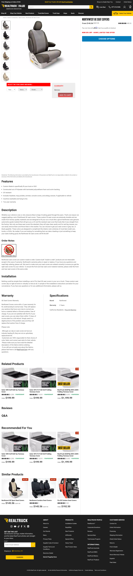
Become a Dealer (48, 553)
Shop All (3, 13)
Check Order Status (115, 539)
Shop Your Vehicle (16, 13)
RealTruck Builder (67, 2)
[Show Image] (6, 25)
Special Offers (69, 539)
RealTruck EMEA (92, 552)
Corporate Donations (94, 527)
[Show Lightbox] (45, 45)
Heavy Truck (69, 543)
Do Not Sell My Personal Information (57, 570)
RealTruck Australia (93, 548)
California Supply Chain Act (76, 570)
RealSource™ (91, 523)
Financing (113, 531)
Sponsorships (92, 535)
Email (6, 541)
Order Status (127, 2)
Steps (65, 13)
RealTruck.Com (22, 350)
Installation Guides (71, 523)
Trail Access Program (94, 539)
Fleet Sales (113, 562)
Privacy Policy (47, 539)
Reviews (90, 531)
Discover (81, 13)
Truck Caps (56, 13)
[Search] (91, 7)
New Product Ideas (71, 547)
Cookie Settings (89, 570)
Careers (45, 527)
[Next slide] (77, 383)
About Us (46, 523)
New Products (30, 13)
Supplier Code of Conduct (50, 543)
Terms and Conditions (100, 570)
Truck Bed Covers (43, 13)
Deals (72, 13)
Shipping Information (116, 535)
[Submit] (33, 544)
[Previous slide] (3, 383)
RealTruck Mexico (93, 556)
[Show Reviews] (124, 23)
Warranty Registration (116, 550)
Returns (112, 543)
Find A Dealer (114, 547)
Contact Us (113, 523)
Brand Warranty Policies (117, 554)
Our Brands (46, 531)
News (45, 535)
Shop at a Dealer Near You (105, 2)
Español (112, 558)
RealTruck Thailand (93, 560)
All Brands (68, 535)
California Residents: (63, 310)
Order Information (115, 527)
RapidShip (68, 527)
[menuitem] (3, 13)
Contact (118, 2)
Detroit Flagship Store (50, 557)
